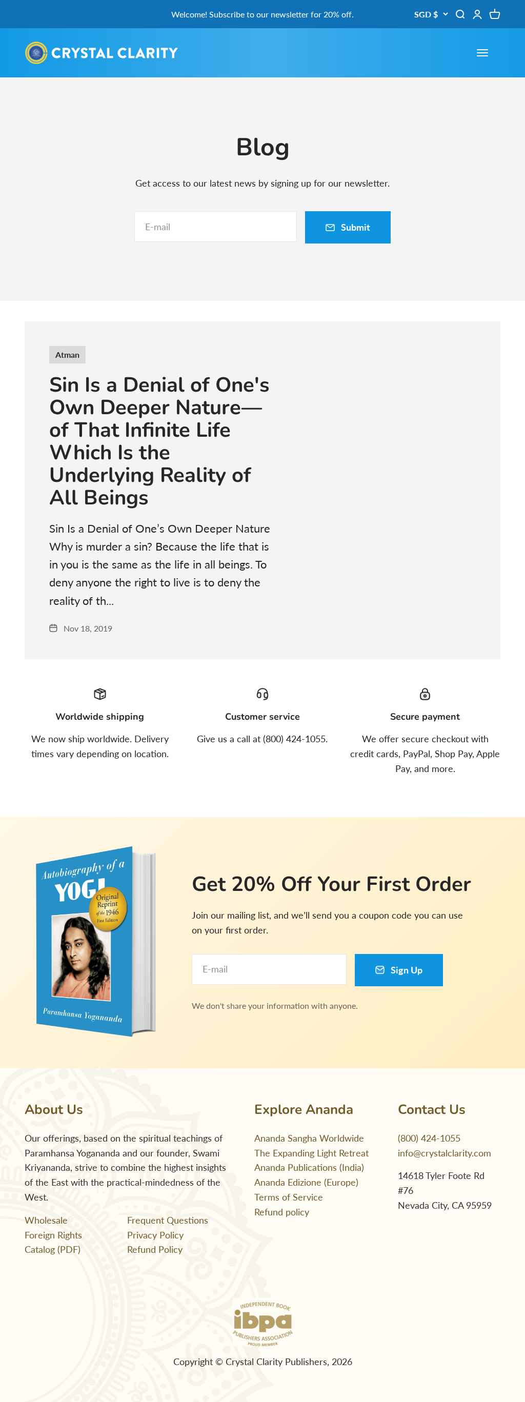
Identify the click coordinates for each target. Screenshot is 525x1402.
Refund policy (281, 1211)
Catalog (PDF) (52, 1249)
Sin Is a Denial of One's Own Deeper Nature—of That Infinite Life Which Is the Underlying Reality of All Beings (159, 441)
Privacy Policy (155, 1235)
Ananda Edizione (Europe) (306, 1182)
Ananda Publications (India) (309, 1167)
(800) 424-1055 (429, 1138)
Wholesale (46, 1220)
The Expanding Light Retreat (311, 1153)
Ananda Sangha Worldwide (309, 1138)
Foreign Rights (53, 1235)
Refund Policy (155, 1249)
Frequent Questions (167, 1220)
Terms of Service (288, 1197)
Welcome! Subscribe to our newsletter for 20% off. (262, 14)
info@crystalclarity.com (444, 1153)
